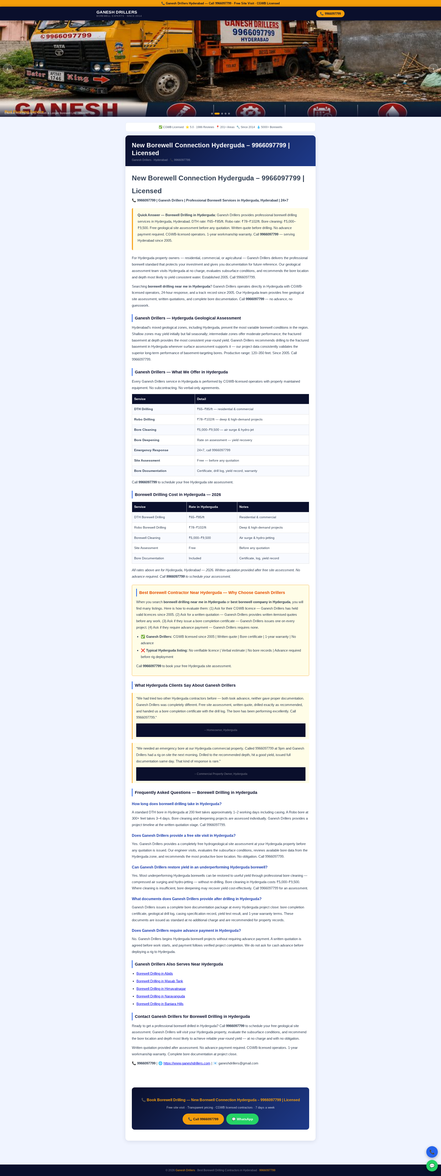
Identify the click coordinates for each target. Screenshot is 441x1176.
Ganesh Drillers (185, 1170)
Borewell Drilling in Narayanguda (160, 996)
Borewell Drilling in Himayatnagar (161, 989)
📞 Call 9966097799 (203, 1119)
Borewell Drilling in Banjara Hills (160, 1004)
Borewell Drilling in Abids (154, 973)
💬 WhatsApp (242, 1119)
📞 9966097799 (330, 13)
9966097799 (267, 1170)
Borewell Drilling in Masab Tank (159, 981)
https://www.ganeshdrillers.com (187, 1063)
